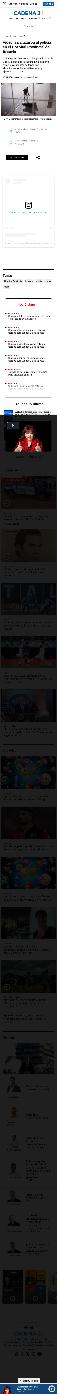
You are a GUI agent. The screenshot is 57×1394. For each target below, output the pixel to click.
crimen (48, 281)
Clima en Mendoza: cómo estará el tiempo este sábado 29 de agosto (27, 345)
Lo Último (10, 18)
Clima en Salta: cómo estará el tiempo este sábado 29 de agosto (29, 317)
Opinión (33, 3)
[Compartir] (38, 157)
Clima (16, 313)
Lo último (27, 304)
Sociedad (7, 36)
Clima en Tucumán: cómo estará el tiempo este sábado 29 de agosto (27, 331)
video (6, 286)
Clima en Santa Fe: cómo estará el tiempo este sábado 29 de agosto (26, 359)
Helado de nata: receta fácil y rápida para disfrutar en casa (27, 373)
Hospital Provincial (13, 281)
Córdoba (33, 18)
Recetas (17, 369)
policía (39, 281)
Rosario (45, 18)
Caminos (23, 3)
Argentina (20, 18)
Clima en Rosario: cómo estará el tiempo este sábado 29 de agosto (26, 387)
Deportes (13, 3)
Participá (48, 3)
